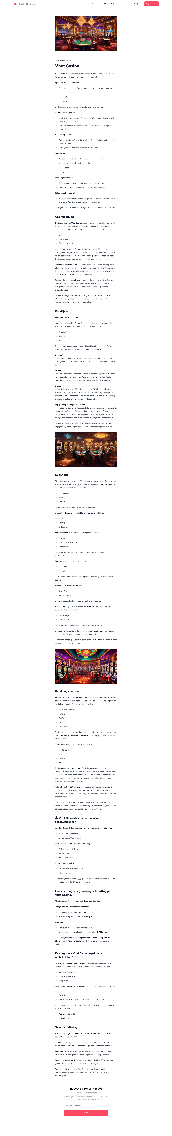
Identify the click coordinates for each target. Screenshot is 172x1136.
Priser (127, 4)
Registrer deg (151, 4)
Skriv (86, 1113)
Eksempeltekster (110, 4)
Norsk (94, 4)
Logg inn (137, 4)
